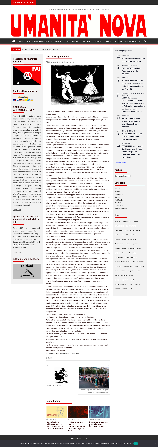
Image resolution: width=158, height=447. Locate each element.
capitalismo (119, 230)
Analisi (117, 189)
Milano (134, 253)
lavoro (139, 248)
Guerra (117, 248)
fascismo (133, 235)
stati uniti (124, 275)
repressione (128, 266)
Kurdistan (131, 248)
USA (130, 289)
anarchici (118, 221)
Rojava (136, 266)
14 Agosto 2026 (75, 419)
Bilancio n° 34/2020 (54, 385)
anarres (135, 221)
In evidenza (119, 205)
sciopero (130, 271)
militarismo (119, 257)
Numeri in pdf (111, 41)
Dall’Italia (118, 203)
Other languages (121, 208)
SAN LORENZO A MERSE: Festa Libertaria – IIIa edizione (131, 71)
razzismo (118, 266)
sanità (123, 271)
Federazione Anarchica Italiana (125, 239)
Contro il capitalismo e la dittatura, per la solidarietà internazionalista (94, 391)
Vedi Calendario (120, 162)
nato (133, 262)
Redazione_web (69, 62)
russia (117, 271)
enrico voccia (119, 235)
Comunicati (119, 194)
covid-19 (128, 230)
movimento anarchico (122, 262)
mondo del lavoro (130, 257)
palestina (140, 262)
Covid (50, 358)
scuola (138, 271)
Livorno (117, 253)
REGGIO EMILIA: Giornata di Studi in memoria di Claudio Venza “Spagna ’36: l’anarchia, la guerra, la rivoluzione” (132, 151)
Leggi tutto (17, 210)
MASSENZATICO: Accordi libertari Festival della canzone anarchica (132, 136)
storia (131, 275)
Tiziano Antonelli (120, 284)
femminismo (119, 244)
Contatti (59, 41)
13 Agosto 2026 (96, 419)
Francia (128, 244)
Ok (136, 443)
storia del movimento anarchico (125, 280)
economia (136, 230)
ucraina (124, 289)
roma (142, 266)
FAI (127, 235)
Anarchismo (127, 221)
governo (135, 244)
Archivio (86, 41)
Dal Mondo (119, 200)
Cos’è (21, 41)
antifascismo (119, 226)
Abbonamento (73, 41)
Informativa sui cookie (130, 41)
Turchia (117, 289)
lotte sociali (126, 253)
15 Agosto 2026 (53, 419)
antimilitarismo (131, 226)
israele (124, 248)
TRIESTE (137, 284)
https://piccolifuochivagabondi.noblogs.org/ (62, 353)
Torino (130, 284)
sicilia (117, 275)
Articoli (117, 192)
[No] (155, 443)
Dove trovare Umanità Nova (39, 41)
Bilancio (98, 41)
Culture (117, 197)
